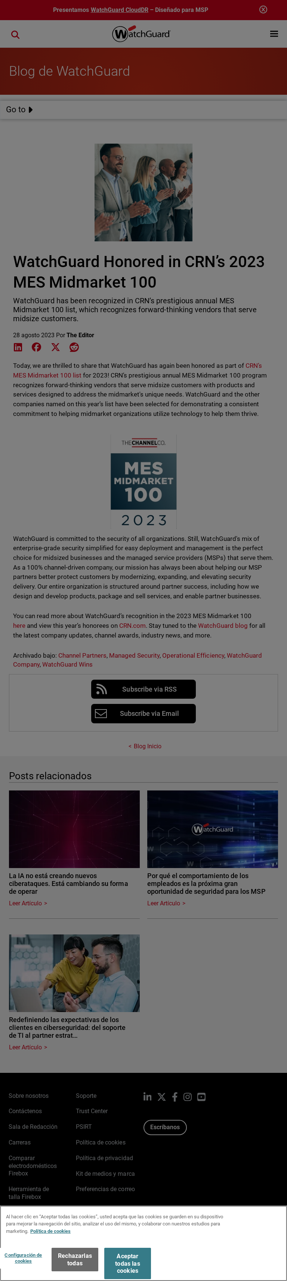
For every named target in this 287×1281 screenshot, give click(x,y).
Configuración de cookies (23, 1258)
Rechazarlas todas (75, 1259)
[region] (143, 1243)
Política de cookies (50, 1231)
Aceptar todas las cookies (127, 1263)
